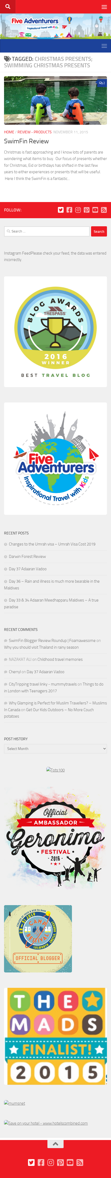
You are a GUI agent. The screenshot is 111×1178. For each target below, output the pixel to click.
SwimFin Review (26, 141)
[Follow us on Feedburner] (103, 210)
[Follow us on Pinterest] (86, 210)
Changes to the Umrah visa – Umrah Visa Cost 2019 (52, 544)
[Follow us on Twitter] (60, 210)
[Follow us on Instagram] (78, 210)
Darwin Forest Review (27, 556)
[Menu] (104, 6)
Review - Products (35, 132)
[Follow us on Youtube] (95, 210)
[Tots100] (55, 770)
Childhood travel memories (60, 659)
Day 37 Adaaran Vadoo (28, 569)
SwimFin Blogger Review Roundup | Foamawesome (52, 640)
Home (9, 132)
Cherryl (15, 671)
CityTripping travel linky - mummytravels (43, 684)
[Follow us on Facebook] (69, 210)
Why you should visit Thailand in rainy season (41, 647)
